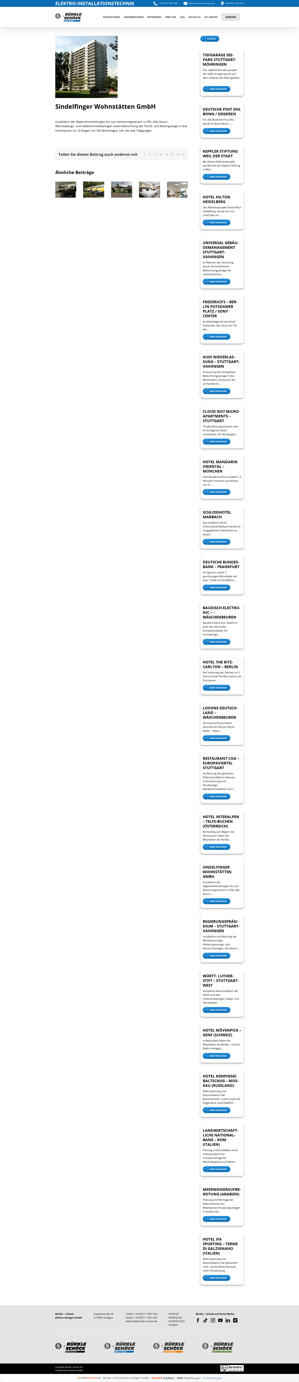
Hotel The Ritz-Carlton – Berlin (220, 664)
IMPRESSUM (175, 1317)
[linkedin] (228, 1320)
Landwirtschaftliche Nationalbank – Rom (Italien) (220, 1137)
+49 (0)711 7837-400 (168, 3)
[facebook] (198, 1320)
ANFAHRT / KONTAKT (234, 3)
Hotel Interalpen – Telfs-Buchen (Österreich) (221, 821)
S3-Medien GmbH (75, 1370)
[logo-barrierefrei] (232, 1366)
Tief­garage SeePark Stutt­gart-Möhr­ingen (219, 59)
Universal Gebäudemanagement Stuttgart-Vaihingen (169, 192)
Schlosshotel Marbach (217, 514)
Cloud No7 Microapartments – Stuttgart (221, 416)
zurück (211, 38)
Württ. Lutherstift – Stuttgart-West (221, 980)
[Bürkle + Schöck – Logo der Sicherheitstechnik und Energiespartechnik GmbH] (217, 1343)
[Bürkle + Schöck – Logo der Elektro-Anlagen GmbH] (119, 1343)
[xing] (235, 1320)
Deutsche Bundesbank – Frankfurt (221, 564)
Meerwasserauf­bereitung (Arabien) (222, 1192)
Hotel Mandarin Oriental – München (220, 466)
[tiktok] (205, 1320)
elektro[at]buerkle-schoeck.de (202, 3)
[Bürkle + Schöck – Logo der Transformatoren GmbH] (168, 1343)
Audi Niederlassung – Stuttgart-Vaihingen (221, 361)
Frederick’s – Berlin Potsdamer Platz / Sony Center (220, 308)
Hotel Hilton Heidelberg (216, 199)
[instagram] (213, 1320)
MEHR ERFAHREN (218, 89)
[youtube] (220, 1320)
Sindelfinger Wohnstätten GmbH (217, 871)
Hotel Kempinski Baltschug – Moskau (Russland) (220, 1080)
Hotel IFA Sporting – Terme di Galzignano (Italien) (220, 1246)
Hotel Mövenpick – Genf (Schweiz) (222, 1032)
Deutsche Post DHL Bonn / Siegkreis (222, 111)
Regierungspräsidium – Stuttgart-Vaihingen (221, 926)
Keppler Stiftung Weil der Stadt (220, 153)
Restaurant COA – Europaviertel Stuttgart (221, 763)
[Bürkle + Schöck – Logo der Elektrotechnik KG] (70, 1343)
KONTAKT (173, 1313)
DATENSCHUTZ (176, 1321)
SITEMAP (173, 1324)
